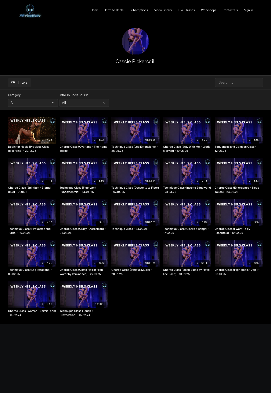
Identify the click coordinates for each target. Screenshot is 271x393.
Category (14, 95)
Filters (23, 82)
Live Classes (186, 10)
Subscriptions (139, 10)
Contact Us (230, 10)
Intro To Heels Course (73, 95)
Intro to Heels (114, 10)
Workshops (208, 10)
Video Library (163, 10)
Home (95, 10)
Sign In (248, 10)
